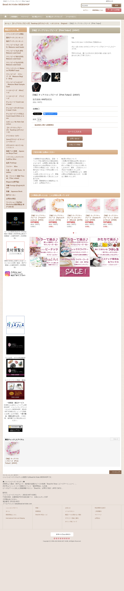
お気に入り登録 (74, 145)
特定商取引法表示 (100, 508)
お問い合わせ (74, 139)
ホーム (8, 511)
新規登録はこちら (98, 10)
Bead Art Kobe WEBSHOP (16, 4)
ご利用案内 (98, 511)
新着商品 (38, 511)
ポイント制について (71, 521)
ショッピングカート (12, 508)
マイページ (98, 514)
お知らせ (67, 508)
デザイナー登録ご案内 (71, 518)
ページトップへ (116, 472)
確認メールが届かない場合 (73, 514)
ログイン (85, 10)
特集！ (37, 508)
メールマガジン (69, 511)
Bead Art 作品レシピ (41, 514)
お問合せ (97, 518)
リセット (115, 439)
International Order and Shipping (15, 518)
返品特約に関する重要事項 (44, 125)
